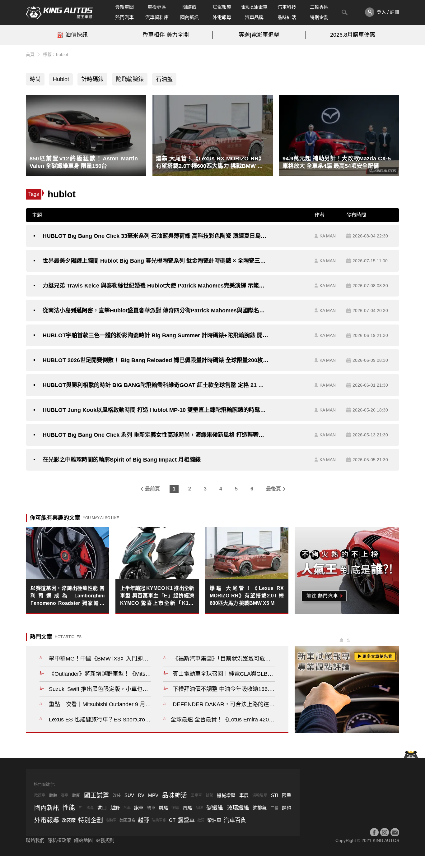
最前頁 (152, 488)
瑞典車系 (159, 820)
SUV (129, 795)
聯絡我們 (35, 840)
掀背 (201, 820)
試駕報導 (222, 7)
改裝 (117, 795)
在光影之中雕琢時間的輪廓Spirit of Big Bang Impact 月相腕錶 (122, 460)
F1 (81, 808)
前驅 (163, 807)
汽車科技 (287, 7)
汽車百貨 (235, 820)
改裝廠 (69, 820)
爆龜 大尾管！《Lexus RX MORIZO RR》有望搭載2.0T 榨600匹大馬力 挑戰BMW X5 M (247, 596)
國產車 (196, 795)
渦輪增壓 (259, 795)
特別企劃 (319, 17)
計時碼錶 (92, 79)
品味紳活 (287, 17)
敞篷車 (39, 795)
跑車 (138, 807)
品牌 (199, 808)
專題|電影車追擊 (259, 35)
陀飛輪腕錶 (130, 79)
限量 (286, 795)
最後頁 (273, 488)
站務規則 (105, 840)
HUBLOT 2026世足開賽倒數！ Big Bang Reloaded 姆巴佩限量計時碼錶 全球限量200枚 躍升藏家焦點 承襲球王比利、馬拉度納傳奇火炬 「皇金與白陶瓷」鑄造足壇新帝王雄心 (156, 360)
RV (141, 795)
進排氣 (260, 807)
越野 (115, 807)
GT (172, 820)
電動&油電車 (254, 7)
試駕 (209, 795)
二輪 (274, 807)
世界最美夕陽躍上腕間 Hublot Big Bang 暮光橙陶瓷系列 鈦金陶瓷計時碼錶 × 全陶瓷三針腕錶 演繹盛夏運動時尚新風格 (156, 261)
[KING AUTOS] (59, 12)
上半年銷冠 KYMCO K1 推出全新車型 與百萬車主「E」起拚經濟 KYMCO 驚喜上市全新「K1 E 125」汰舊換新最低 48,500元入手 (157, 596)
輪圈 (76, 795)
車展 (244, 795)
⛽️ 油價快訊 (72, 35)
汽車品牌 (254, 17)
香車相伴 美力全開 (165, 35)
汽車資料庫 (157, 17)
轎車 (151, 807)
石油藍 (164, 79)
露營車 (186, 820)
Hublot (61, 79)
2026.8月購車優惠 (352, 35)
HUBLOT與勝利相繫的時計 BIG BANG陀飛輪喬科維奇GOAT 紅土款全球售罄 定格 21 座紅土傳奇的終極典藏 (156, 385)
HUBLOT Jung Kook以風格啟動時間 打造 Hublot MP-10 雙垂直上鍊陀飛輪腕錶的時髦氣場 (156, 410)
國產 (90, 808)
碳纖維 (214, 808)
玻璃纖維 (238, 808)
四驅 (187, 807)
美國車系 (127, 820)
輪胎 (53, 795)
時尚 (35, 79)
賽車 (64, 795)
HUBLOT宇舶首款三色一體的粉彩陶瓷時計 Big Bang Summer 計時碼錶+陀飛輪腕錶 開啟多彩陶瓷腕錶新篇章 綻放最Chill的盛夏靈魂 (156, 335)
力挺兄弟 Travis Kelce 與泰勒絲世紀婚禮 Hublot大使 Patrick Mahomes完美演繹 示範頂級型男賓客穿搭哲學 (156, 286)
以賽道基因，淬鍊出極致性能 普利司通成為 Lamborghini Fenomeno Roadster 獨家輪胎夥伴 (67, 596)
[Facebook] (374, 832)
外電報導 (222, 17)
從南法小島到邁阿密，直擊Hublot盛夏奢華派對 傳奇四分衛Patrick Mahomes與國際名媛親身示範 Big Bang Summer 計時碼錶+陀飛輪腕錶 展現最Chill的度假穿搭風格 (156, 310)
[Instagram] (384, 832)
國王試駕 (96, 795)
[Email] (394, 832)
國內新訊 (189, 17)
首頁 (30, 54)
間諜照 (189, 7)
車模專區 (156, 7)
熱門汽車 (124, 17)
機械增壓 (226, 795)
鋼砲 (286, 807)
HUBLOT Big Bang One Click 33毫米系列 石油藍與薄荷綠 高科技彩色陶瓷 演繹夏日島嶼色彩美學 (156, 236)
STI (274, 795)
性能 (69, 807)
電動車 (111, 820)
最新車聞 (124, 7)
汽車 (127, 808)
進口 (102, 807)
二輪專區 (319, 7)
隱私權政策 (59, 840)
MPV (153, 795)
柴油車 (214, 820)
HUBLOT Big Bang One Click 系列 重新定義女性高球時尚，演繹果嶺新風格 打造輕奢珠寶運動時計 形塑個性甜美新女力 (156, 435)
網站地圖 (83, 840)
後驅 (175, 808)
